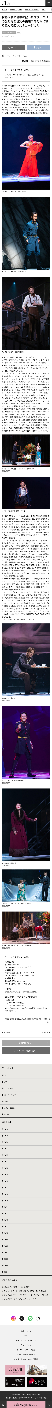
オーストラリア (10, 1095)
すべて (6, 1075)
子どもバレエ (17, 1287)
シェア (38, 47)
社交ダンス (33, 1291)
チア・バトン (28, 1295)
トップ (4, 9)
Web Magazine (16, 9)
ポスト (13, 47)
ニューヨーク (9, 1088)
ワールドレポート (32, 9)
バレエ (6, 1287)
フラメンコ (8, 1298)
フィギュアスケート (11, 1295)
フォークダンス (42, 1295)
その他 (6, 1114)
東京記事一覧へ (25, 1043)
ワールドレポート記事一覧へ (25, 1050)
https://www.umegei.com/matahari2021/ (21, 992)
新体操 (43, 1291)
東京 (43, 9)
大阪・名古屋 (9, 1108)
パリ (6, 1082)
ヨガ (28, 1287)
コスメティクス (22, 1298)
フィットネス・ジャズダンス (15, 1291)
